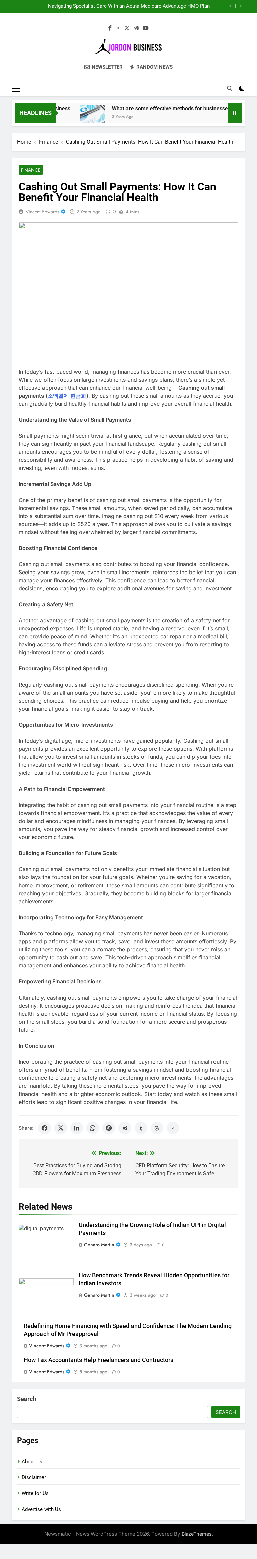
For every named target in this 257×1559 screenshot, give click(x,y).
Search (26, 1398)
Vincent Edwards (42, 211)
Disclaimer (34, 1477)
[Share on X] (60, 1128)
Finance (31, 170)
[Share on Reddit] (124, 1128)
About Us (32, 1462)
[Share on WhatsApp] (92, 1128)
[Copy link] (173, 1128)
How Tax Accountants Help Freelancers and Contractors (98, 1360)
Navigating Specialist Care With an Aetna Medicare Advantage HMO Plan (129, 6)
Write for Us (35, 1493)
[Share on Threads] (157, 1128)
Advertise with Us (41, 1509)
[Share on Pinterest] (108, 1128)
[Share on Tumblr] (141, 1128)
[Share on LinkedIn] (76, 1128)
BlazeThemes (197, 1534)
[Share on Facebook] (44, 1128)
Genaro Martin (99, 1244)
